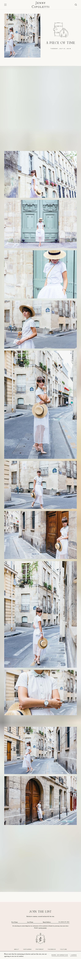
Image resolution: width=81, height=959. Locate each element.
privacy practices (43, 927)
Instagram (27, 949)
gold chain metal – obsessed (52, 868)
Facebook (52, 949)
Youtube (63, 949)
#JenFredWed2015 (57, 887)
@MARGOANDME (46, 887)
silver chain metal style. (53, 870)
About (16, 949)
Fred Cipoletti (35, 891)
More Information (60, 955)
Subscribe (64, 922)
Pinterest (40, 949)
